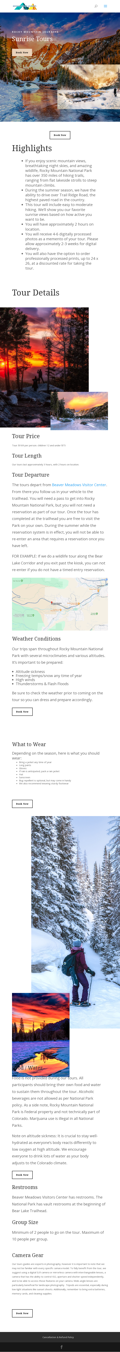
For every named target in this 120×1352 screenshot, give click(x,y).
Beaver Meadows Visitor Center (79, 484)
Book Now (22, 52)
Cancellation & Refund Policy (58, 1337)
